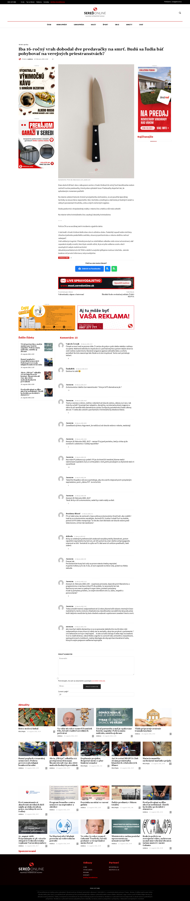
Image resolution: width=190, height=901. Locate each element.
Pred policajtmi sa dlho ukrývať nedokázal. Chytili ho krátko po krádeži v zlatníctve (32, 392)
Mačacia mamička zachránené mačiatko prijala (157, 759)
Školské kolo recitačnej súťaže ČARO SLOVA (118, 295)
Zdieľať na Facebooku (91, 269)
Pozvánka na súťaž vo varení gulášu (94, 803)
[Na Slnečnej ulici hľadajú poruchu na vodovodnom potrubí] (63, 826)
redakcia (30, 59)
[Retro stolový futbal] (36, 717)
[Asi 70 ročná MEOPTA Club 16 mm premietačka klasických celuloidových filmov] (126, 749)
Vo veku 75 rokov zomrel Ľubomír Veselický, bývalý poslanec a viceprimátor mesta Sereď (94, 839)
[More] (169, 59)
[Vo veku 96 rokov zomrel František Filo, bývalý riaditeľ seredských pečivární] (75, 717)
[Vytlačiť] (159, 59)
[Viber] (164, 59)
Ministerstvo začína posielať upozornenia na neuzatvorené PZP (126, 838)
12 (170, 764)
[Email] (154, 59)
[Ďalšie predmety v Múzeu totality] (126, 793)
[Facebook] (166, 12)
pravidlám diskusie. (98, 681)
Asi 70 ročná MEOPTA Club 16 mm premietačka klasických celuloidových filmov (125, 761)
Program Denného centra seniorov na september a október (62, 804)
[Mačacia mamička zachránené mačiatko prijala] (157, 749)
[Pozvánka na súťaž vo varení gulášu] (95, 793)
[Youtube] (175, 12)
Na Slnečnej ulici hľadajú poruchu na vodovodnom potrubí (62, 838)
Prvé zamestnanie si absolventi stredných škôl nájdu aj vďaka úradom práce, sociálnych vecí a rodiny (31, 807)
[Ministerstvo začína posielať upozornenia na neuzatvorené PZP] (126, 826)
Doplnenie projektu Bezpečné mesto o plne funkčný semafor (92, 760)
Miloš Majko (22, 731)
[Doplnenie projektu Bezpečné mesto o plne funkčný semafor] (95, 749)
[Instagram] (171, 12)
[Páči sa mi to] (66, 358)
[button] (180, 12)
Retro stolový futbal (28, 729)
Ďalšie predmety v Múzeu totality (124, 803)
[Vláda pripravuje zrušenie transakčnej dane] (153, 717)
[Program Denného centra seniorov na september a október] (63, 793)
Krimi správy (23, 45)
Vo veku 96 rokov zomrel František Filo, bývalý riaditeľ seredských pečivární (74, 731)
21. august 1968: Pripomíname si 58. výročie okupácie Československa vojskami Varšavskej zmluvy (32, 839)
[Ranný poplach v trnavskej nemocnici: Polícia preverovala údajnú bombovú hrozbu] (48, 362)
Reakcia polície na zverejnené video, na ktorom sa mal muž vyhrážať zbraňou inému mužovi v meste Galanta (157, 841)
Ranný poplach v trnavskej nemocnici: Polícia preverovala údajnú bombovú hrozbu (31, 362)
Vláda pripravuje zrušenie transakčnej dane (148, 730)
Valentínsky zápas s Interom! (71, 294)
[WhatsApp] (149, 59)
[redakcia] (20, 59)
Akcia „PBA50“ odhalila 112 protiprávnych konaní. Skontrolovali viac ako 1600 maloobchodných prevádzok (31, 377)
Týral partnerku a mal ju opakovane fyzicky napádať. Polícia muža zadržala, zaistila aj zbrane (31, 348)
